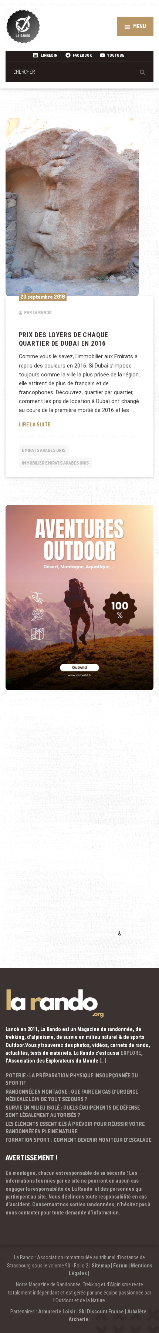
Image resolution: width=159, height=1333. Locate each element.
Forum (120, 1266)
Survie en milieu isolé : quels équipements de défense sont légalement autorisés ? (73, 1111)
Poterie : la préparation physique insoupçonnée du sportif (72, 1079)
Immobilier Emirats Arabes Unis (55, 463)
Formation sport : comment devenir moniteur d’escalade (78, 1140)
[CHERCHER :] (79, 72)
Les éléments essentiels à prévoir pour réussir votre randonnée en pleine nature (75, 1127)
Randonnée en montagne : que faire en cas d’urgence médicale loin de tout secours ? (72, 1095)
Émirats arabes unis (43, 450)
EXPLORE (131, 1053)
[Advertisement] (61, 824)
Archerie (78, 1319)
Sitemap (101, 1266)
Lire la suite (80, 424)
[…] (102, 1061)
